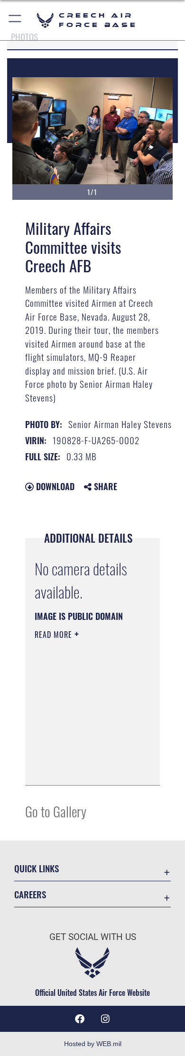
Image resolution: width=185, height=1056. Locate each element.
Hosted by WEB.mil (92, 1043)
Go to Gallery (55, 811)
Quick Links (36, 868)
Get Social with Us (92, 936)
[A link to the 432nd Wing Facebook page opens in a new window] (80, 1019)
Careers (30, 894)
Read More (54, 634)
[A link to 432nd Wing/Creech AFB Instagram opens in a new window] (105, 1019)
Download (54, 486)
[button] (15, 20)
